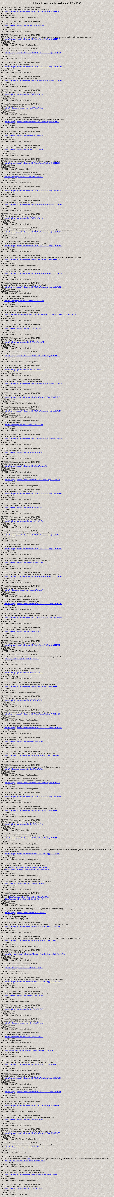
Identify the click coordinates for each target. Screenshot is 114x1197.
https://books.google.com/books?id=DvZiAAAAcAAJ (24, 1023)
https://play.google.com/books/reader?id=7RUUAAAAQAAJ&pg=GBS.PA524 (33, 549)
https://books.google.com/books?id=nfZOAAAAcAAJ (24, 25)
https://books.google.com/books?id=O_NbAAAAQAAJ (29, 897)
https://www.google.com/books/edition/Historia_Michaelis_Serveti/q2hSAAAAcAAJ (35, 954)
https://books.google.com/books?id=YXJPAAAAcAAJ (24, 1119)
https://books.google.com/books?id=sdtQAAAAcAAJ (24, 631)
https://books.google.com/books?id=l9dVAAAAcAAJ (24, 824)
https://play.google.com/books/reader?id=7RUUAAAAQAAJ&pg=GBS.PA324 (33, 287)
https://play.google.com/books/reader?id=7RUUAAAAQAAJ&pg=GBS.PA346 (33, 246)
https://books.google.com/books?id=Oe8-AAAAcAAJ (24, 968)
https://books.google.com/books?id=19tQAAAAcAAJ (24, 1037)
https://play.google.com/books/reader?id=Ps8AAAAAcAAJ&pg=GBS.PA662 (32, 1105)
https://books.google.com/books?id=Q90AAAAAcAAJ (24, 995)
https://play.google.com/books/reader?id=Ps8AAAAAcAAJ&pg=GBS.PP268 (32, 686)
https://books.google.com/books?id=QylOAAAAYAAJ (24, 1009)
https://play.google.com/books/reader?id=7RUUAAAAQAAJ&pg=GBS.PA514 (33, 535)
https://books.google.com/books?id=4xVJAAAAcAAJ (24, 1147)
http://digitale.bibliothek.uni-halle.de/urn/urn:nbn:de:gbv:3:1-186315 (29, 1050)
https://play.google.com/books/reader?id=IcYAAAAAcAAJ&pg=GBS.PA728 (32, 1174)
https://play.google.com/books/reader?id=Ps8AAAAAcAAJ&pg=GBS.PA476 (32, 259)
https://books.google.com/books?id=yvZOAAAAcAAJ (24, 741)
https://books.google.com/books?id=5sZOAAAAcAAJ (24, 342)
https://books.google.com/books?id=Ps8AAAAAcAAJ (28, 867)
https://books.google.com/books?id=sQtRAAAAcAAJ (24, 94)
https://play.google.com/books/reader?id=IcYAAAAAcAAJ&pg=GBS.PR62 (31, 755)
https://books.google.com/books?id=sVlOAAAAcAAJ (24, 135)
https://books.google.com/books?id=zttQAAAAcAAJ (24, 425)
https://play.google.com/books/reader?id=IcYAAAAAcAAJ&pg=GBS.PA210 (32, 397)
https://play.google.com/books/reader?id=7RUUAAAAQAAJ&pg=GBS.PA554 (33, 796)
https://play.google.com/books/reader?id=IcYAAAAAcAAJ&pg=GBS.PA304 (32, 982)
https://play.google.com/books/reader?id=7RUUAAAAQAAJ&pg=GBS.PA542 (33, 728)
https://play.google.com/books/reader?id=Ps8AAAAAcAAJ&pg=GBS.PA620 (32, 714)
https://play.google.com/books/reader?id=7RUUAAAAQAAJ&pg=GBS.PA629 (33, 438)
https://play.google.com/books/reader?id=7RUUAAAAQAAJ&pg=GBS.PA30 (33, 1078)
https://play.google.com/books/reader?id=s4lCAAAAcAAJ (25, 913)
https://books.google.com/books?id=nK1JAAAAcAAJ (24, 149)
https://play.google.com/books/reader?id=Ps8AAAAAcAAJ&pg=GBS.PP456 (32, 838)
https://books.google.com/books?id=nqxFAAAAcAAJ (24, 507)
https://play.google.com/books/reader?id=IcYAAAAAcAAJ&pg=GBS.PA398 (32, 926)
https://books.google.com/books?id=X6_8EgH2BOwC (24, 883)
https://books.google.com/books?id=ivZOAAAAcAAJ (24, 370)
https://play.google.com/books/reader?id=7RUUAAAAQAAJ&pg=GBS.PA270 (33, 383)
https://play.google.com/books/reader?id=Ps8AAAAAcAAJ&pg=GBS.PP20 (32, 122)
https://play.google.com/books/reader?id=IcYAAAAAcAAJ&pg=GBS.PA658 (32, 1133)
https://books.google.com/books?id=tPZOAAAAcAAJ (24, 301)
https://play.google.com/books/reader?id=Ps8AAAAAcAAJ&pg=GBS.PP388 (32, 810)
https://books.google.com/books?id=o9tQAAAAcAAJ (24, 700)
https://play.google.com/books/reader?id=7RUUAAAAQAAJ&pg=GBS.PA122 (33, 190)
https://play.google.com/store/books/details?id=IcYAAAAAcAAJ (28, 869)
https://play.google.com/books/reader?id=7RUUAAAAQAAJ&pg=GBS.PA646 (33, 617)
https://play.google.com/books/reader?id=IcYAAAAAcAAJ (26, 466)
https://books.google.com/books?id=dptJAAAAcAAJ (24, 562)
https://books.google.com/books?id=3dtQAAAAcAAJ (23, 769)
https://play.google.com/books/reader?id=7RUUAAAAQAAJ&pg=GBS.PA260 (33, 576)
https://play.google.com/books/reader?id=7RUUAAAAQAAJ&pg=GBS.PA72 (33, 53)
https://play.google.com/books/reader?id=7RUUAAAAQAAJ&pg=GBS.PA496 (33, 493)
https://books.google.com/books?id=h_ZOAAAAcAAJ (24, 452)
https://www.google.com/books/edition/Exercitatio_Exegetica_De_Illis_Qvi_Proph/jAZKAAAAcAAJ (41, 314)
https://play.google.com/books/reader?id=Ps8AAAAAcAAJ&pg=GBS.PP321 (32, 645)
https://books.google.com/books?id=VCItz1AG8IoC (23, 328)
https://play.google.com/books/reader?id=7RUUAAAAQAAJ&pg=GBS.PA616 (33, 273)
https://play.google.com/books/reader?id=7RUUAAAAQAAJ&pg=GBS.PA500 (33, 204)
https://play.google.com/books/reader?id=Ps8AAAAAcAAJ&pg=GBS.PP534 (32, 11)
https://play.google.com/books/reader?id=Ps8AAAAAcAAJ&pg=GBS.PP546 (32, 39)
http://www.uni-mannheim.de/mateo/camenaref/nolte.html (25, 1161)
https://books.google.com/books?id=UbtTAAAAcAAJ (23, 177)
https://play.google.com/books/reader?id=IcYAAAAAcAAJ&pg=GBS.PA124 (32, 480)
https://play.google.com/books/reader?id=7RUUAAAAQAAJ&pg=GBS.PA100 (33, 67)
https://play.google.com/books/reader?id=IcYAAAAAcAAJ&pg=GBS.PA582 (32, 854)
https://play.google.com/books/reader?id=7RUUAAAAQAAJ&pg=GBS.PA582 (33, 604)
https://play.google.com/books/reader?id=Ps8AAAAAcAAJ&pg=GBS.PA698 (32, 1064)
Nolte (29, 1159)
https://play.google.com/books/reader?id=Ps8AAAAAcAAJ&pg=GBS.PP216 (32, 163)
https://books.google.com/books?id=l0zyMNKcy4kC (24, 899)
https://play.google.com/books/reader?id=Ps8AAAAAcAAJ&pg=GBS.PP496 (32, 356)
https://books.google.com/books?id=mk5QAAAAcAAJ (24, 521)
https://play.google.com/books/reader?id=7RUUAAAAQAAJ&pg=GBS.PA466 (33, 411)
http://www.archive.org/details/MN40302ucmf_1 (22, 659)
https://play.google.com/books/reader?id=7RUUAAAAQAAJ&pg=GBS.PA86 (32, 232)
